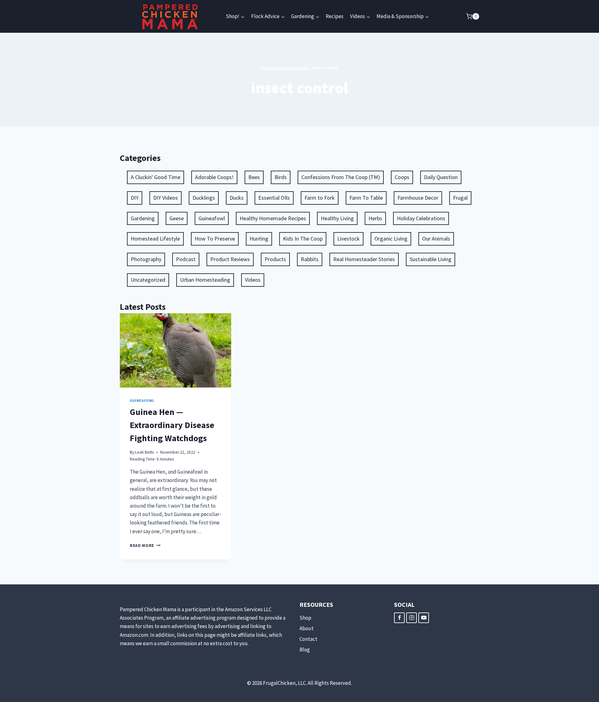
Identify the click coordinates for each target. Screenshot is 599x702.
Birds (281, 177)
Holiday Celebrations (421, 218)
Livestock (348, 238)
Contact (308, 639)
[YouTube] (423, 617)
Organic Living (390, 238)
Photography (146, 259)
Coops (402, 177)
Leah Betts (144, 452)
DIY (135, 197)
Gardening (143, 218)
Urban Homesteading (205, 279)
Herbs (375, 218)
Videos (253, 279)
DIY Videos (165, 197)
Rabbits (310, 259)
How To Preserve (215, 238)
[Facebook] (399, 617)
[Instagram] (411, 617)
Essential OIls (274, 197)
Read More (145, 545)
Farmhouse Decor (417, 197)
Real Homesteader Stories (364, 259)
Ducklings (203, 197)
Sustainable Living (430, 259)
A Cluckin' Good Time (155, 177)
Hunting (259, 238)
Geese (176, 218)
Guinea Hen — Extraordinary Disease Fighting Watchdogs (172, 425)
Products (275, 259)
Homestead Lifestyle (155, 238)
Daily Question (441, 177)
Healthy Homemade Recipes (273, 218)
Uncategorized (148, 279)
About (307, 628)
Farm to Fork (319, 197)
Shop (305, 617)
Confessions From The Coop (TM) (340, 177)
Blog (305, 649)
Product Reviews (230, 259)
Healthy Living (337, 218)
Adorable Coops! (214, 177)
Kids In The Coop (303, 238)
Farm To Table (366, 197)
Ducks (237, 197)
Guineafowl (211, 218)
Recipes (334, 16)
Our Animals (436, 238)
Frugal (460, 197)
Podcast (186, 259)
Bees (254, 177)
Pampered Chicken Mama (284, 68)
